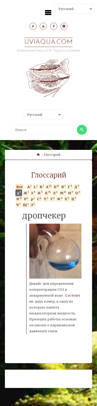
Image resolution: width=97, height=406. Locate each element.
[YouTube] (43, 26)
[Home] (38, 155)
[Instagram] (64, 26)
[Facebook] (53, 26)
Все (19, 187)
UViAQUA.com (48, 42)
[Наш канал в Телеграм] (33, 26)
